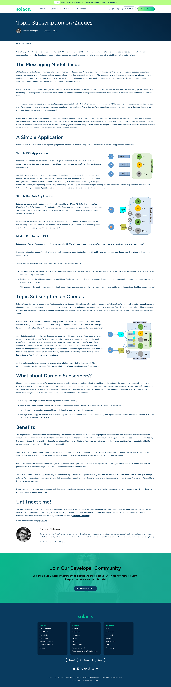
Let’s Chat (129, 9)
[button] (46, 8)
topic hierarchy (48, 475)
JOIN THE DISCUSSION (85, 588)
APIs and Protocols (46, 645)
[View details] (23, 9)
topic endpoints (121, 121)
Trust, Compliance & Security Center (85, 651)
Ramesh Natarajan (30, 31)
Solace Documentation (63, 128)
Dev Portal (109, 635)
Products (42, 626)
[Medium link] (96, 668)
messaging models (43, 72)
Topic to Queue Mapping (71, 366)
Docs (107, 629)
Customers (76, 635)
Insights (42, 648)
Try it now (111, 2)
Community (109, 648)
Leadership (76, 632)
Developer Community (81, 516)
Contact (86, 660)
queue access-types (38, 188)
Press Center (76, 645)
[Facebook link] (74, 668)
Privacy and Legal (78, 648)
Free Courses (110, 641)
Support (72, 660)
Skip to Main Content (10, 2)
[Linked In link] (78, 668)
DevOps (28, 43)
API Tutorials (109, 632)
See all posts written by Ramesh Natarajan (53, 542)
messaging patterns (82, 121)
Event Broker (43, 635)
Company (76, 626)
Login (118, 9)
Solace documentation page (98, 512)
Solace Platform (45, 629)
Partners (75, 638)
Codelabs (108, 638)
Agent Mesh (43, 632)
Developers (109, 626)
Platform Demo (146, 9)
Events (74, 641)
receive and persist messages (82, 307)
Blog (23, 43)
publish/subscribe (74, 72)
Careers (75, 629)
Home (18, 43)
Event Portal (43, 638)
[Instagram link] (89, 668)
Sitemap (96, 680)
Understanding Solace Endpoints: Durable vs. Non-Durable (117, 389)
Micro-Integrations (46, 641)
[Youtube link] (85, 668)
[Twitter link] (81, 668)
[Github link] (93, 668)
